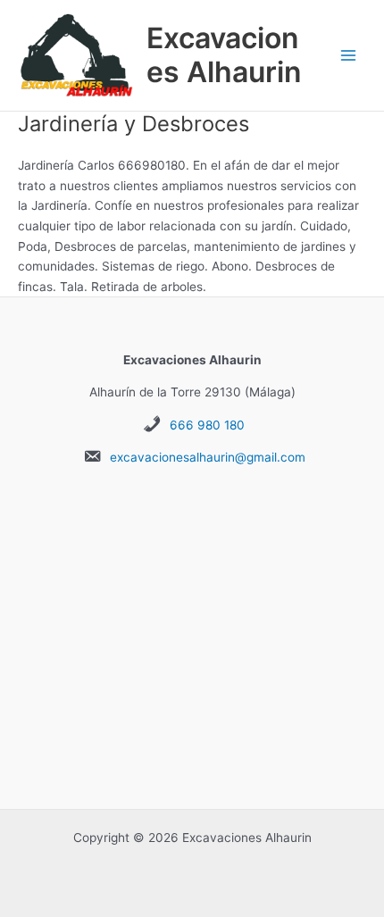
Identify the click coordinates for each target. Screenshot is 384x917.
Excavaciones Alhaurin (223, 55)
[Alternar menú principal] (348, 56)
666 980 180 (207, 425)
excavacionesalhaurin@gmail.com (207, 457)
